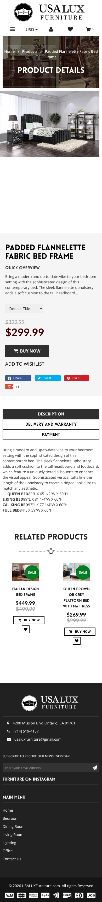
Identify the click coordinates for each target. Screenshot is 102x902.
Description (51, 414)
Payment (51, 434)
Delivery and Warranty (51, 424)
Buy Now (30, 351)
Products (29, 51)
